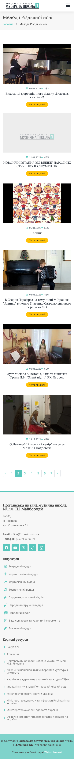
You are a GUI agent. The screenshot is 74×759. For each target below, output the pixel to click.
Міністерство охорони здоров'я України (32, 710)
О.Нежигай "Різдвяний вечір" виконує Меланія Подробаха (37, 446)
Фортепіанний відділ (22, 582)
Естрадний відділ (20, 566)
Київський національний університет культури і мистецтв (37, 671)
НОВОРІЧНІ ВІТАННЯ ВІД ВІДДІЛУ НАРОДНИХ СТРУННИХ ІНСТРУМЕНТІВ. (37, 164)
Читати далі (37, 104)
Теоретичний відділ (21, 589)
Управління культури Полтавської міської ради (37, 686)
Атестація (13, 654)
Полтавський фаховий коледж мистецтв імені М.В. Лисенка (36, 662)
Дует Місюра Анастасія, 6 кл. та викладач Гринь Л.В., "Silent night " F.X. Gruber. (37, 375)
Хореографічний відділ (23, 574)
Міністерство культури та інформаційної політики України (38, 702)
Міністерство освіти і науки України (30, 693)
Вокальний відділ (20, 628)
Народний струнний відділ (26, 605)
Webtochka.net (53, 752)
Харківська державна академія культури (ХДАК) (38, 679)
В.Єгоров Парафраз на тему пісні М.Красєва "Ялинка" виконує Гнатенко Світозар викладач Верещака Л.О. (37, 303)
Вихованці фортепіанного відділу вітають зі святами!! (37, 95)
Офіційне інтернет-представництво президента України (37, 718)
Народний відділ (19, 613)
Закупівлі (13, 647)
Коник (37, 233)
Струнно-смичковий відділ (26, 597)
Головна (8, 24)
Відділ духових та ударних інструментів (35, 620)
